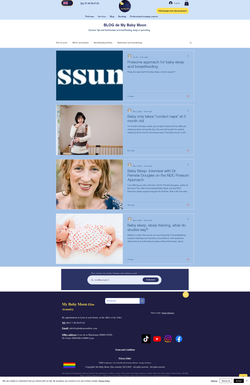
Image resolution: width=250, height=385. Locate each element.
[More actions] (188, 55)
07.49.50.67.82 (92, 3)
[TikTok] (146, 338)
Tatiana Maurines (167, 313)
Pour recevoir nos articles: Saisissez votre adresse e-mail (114, 273)
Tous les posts (61, 42)
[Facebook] (178, 338)
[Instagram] (168, 338)
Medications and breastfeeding (129, 42)
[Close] (246, 381)
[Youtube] (157, 338)
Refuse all (226, 381)
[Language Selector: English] (67, 3)
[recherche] (142, 301)
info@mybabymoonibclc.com (83, 328)
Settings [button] (214, 381)
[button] (186, 3)
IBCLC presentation (81, 42)
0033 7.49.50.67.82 (75, 322)
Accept (239, 381)
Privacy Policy (104, 381)
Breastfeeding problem (103, 42)
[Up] (186, 295)
